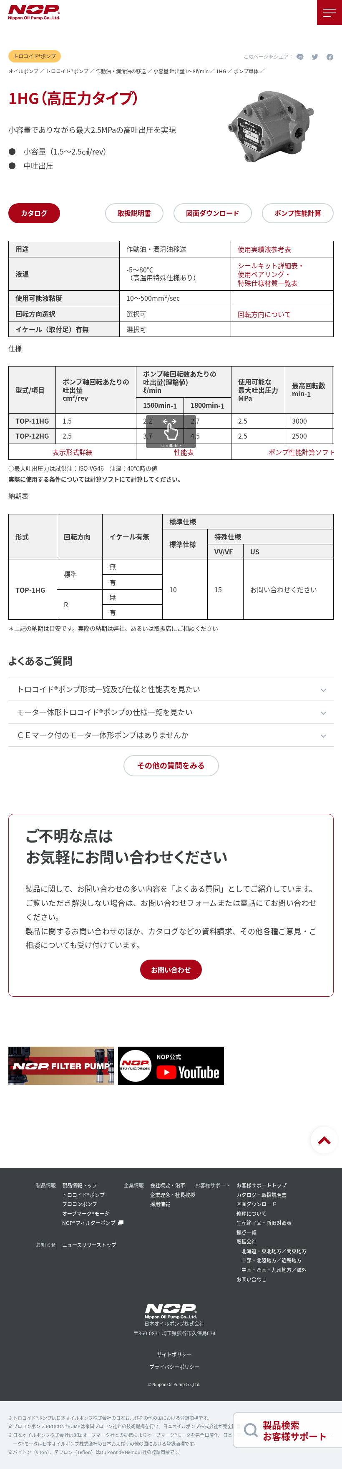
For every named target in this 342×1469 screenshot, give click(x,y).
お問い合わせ (171, 970)
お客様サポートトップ (261, 1185)
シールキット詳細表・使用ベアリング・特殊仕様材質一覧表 (271, 274)
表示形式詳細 (73, 452)
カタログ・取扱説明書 (261, 1194)
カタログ (34, 213)
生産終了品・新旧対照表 (264, 1222)
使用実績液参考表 (264, 249)
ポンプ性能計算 (297, 213)
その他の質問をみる (171, 765)
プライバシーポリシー (174, 1366)
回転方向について (264, 314)
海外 (302, 1269)
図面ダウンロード (212, 213)
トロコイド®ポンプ (67, 71)
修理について (251, 1213)
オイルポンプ (23, 71)
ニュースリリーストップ (89, 1244)
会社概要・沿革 (167, 1185)
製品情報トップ (79, 1185)
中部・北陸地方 (259, 1260)
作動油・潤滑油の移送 (121, 71)
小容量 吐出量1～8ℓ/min (181, 71)
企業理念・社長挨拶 (172, 1194)
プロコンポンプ (79, 1203)
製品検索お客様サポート (295, 1430)
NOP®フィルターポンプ (89, 1222)
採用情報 (160, 1203)
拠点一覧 (246, 1232)
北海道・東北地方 (261, 1251)
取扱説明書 (134, 213)
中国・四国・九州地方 (266, 1269)
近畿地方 (292, 1260)
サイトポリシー (174, 1354)
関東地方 (297, 1251)
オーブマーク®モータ (85, 1213)
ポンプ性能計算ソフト (302, 452)
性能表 (184, 452)
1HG (221, 71)
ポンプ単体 (246, 71)
